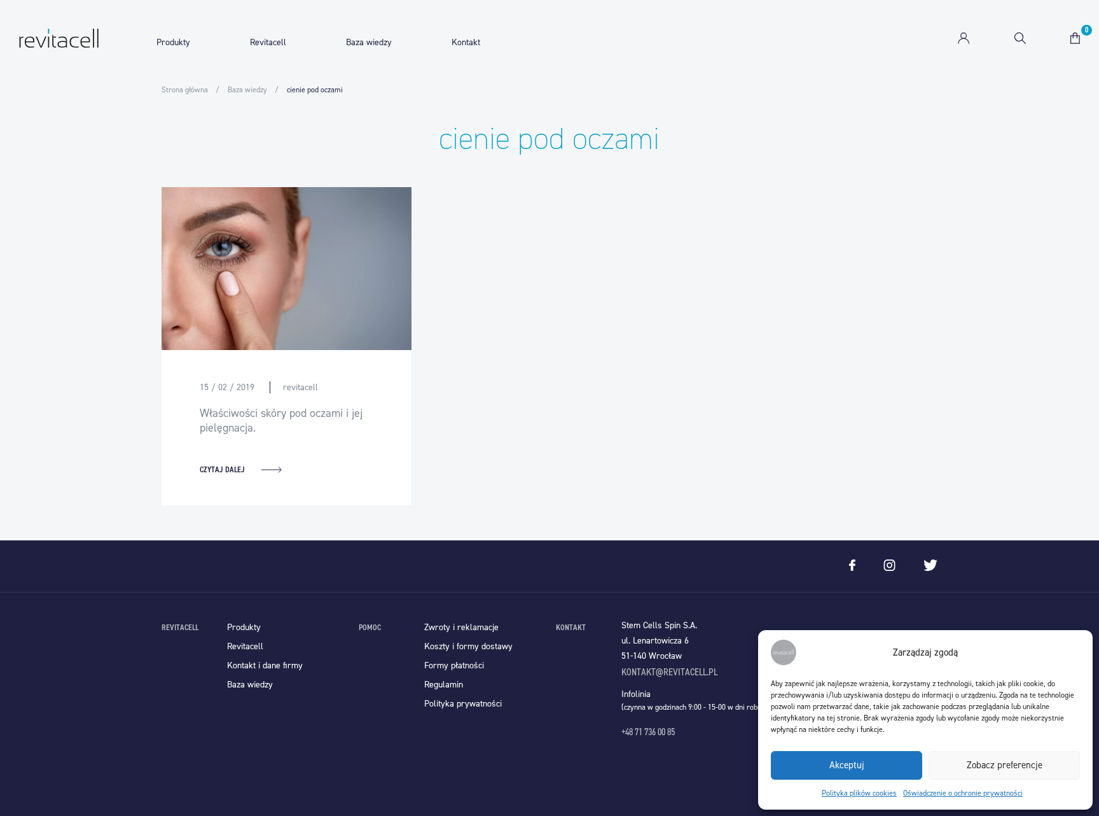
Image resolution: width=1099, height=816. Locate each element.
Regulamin (443, 685)
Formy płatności (454, 665)
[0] (1075, 38)
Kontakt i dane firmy (265, 665)
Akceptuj (846, 765)
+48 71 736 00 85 (648, 731)
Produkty (173, 42)
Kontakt (466, 42)
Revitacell (268, 42)
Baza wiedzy (369, 42)
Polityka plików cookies (859, 793)
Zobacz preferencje (1004, 765)
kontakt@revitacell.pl (669, 672)
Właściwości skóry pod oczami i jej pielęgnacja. (281, 420)
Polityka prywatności (463, 704)
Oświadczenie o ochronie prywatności (963, 793)
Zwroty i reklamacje (461, 627)
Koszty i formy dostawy (468, 646)
